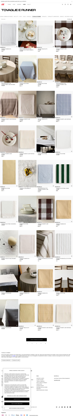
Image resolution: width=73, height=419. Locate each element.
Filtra (68, 19)
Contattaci (39, 384)
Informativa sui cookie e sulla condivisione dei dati (17, 395)
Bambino (19, 4)
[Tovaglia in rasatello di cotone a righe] (45, 244)
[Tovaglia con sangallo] (27, 173)
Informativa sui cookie (41, 387)
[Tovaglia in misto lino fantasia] (9, 104)
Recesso (38, 388)
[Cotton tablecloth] (45, 34)
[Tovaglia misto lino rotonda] (9, 69)
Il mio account (40, 379)
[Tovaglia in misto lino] (64, 34)
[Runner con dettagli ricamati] (9, 244)
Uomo (14, 4)
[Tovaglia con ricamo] (9, 278)
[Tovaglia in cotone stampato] (27, 34)
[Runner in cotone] (9, 173)
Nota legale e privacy (41, 382)
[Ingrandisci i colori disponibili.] (2, 51)
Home (24, 4)
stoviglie (13, 355)
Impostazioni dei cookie (42, 390)
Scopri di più (57, 380)
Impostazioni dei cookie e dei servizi (16, 408)
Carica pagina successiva (36, 339)
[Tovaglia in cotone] (27, 69)
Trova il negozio (40, 381)
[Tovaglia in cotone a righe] (64, 173)
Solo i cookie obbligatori (16, 403)
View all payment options (33, 415)
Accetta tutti (17, 399)
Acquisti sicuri (40, 385)
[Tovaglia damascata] (9, 34)
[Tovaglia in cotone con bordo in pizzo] (9, 209)
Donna (9, 4)
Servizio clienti (40, 378)
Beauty (29, 4)
